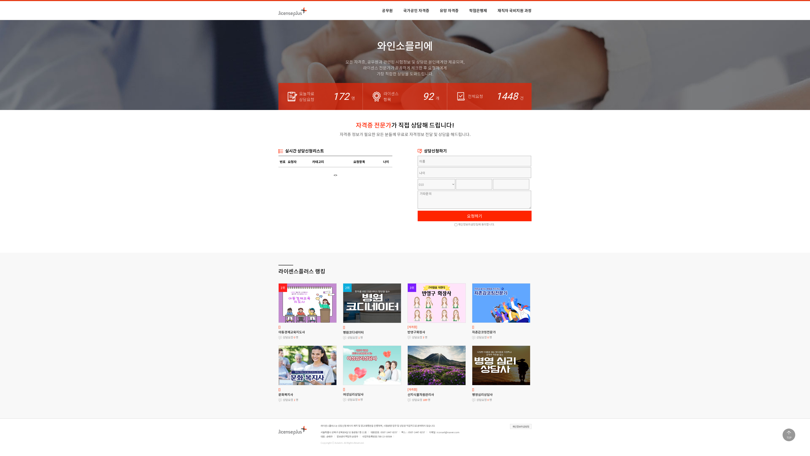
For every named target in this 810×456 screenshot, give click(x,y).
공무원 (387, 10)
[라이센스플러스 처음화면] (292, 10)
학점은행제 (478, 10)
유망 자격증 (449, 10)
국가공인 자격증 (416, 10)
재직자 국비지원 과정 (515, 10)
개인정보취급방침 (520, 426)
